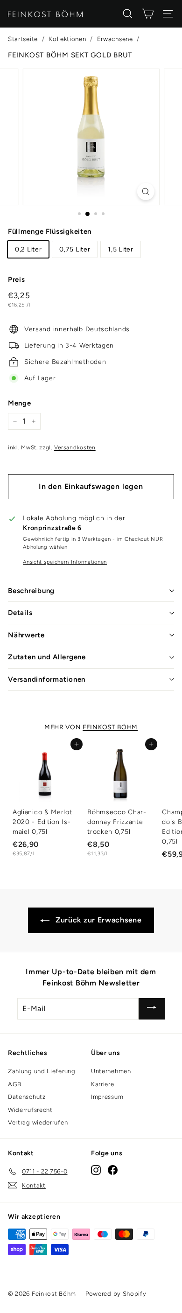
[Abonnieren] (152, 1009)
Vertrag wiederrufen (38, 1122)
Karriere (102, 1084)
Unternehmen (111, 1071)
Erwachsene (115, 38)
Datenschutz (27, 1096)
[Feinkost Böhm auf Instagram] (96, 1170)
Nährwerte (26, 635)
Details (20, 612)
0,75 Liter (74, 249)
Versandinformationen (46, 679)
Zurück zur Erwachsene (97, 919)
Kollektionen (67, 38)
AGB (14, 1084)
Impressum (107, 1096)
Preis (16, 279)
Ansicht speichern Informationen (65, 562)
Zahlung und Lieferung (42, 1071)
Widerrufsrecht (30, 1109)
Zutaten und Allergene (47, 657)
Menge (19, 403)
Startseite (23, 38)
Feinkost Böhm (110, 727)
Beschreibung (31, 591)
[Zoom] (145, 191)
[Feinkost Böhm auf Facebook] (113, 1170)
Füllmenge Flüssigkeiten (49, 231)
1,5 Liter (120, 249)
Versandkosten (75, 447)
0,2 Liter (28, 249)
